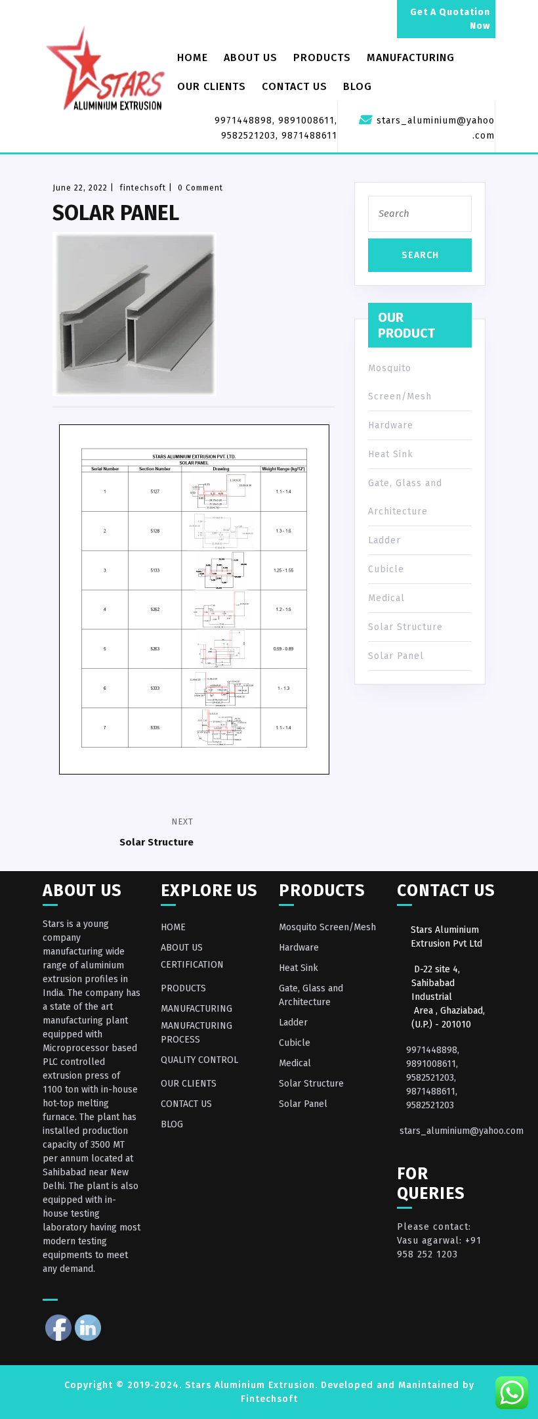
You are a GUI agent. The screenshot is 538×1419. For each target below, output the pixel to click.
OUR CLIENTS (211, 86)
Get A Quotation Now (450, 19)
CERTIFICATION (192, 964)
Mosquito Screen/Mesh (327, 927)
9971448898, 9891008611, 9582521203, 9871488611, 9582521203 (432, 1078)
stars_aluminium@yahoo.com (462, 1131)
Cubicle (386, 569)
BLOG (357, 86)
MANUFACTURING (411, 57)
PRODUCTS (322, 57)
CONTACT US (294, 86)
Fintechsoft (269, 1399)
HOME (192, 57)
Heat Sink (390, 454)
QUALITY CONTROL (199, 1060)
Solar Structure (405, 627)
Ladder (384, 540)
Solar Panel (396, 656)
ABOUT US (251, 57)
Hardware (390, 425)
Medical (386, 598)
